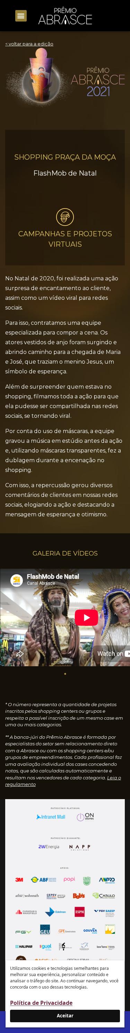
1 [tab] (65, 673)
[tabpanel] (65, 619)
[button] (21, 16)
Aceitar (65, 1016)
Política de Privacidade (41, 1003)
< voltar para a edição (29, 43)
